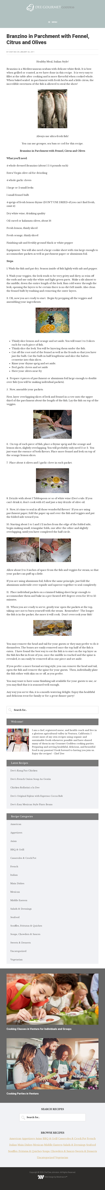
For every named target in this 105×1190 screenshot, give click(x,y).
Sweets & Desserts (20, 942)
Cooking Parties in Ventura (23, 1093)
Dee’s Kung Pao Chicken (23, 770)
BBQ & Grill (17, 849)
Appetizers (16, 832)
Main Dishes (17, 883)
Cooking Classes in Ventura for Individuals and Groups (39, 1028)
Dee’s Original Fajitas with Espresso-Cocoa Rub (36, 796)
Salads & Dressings (21, 909)
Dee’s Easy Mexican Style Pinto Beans (31, 804)
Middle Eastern (18, 900)
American (15, 824)
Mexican (15, 892)
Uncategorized (18, 951)
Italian (14, 875)
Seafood (14, 917)
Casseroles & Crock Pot (23, 858)
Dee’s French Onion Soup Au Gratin (30, 779)
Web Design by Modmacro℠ (55, 1177)
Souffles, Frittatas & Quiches (26, 925)
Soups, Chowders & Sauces (25, 934)
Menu (54, 22)
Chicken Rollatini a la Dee (25, 787)
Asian (13, 841)
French (14, 866)
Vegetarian (16, 959)
